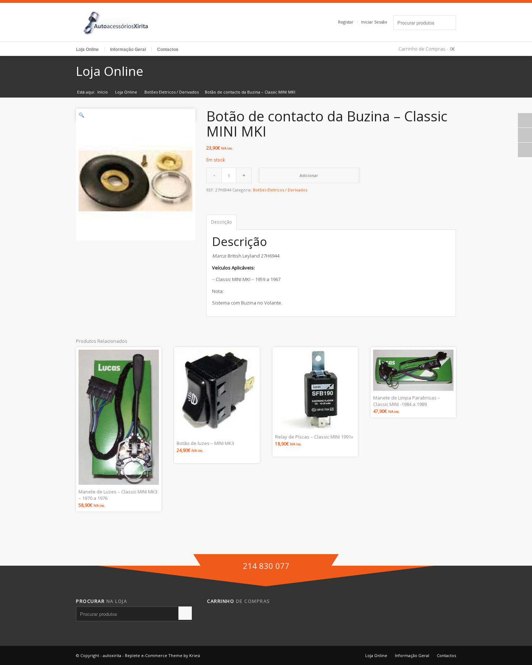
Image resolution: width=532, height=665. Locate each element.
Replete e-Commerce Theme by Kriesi (162, 655)
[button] (135, 115)
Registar (346, 22)
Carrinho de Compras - (423, 49)
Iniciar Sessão (374, 22)
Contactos (167, 49)
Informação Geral (412, 655)
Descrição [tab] (221, 222)
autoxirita (112, 655)
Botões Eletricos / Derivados (171, 92)
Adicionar (309, 175)
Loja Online (87, 49)
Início (102, 92)
